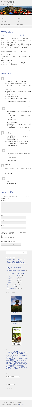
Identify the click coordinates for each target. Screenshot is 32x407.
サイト (2, 225)
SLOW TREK (20, 24)
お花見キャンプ (10, 259)
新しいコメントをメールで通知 (8, 237)
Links (18, 21)
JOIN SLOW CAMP (21, 16)
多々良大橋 (18, 362)
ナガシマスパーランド (19, 357)
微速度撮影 (13, 363)
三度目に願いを (7, 32)
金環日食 (16, 367)
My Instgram (20, 27)
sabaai (7, 77)
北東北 (12, 360)
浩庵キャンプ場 (21, 365)
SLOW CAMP (8, 2)
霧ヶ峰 (25, 367)
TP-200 (23, 355)
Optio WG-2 (18, 355)
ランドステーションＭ (13, 358)
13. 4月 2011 (4, 35)
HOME (2, 16)
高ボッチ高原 (15, 368)
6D (6, 352)
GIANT (14, 354)
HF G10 (19, 353)
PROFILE (3, 18)
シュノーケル (11, 357)
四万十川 (20, 360)
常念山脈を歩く (16, 323)
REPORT (19, 18)
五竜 (8, 360)
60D (9, 352)
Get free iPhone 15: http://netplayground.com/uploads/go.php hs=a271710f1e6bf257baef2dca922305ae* (16, 269)
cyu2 (17, 279)
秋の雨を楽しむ (16, 313)
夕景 (13, 361)
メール (3, 220)
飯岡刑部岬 (8, 368)
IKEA (22, 353)
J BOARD (12, 355)
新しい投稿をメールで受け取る (8, 241)
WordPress (21, 404)
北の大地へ (22, 35)
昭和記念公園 (21, 363)
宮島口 (25, 362)
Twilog (3, 27)
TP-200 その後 (10, 273)
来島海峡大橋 (10, 365)
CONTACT (3, 21)
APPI (11, 352)
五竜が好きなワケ (11, 288)
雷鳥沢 (21, 367)
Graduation (9, 267)
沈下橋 (16, 365)
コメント (3, 200)
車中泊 (11, 367)
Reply (29, 106)
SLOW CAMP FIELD (5, 24)
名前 (2, 215)
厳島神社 (16, 360)
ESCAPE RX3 (18, 352)
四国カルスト (24, 360)
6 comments (10, 35)
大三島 (22, 362)
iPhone (8, 355)
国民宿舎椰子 (8, 362)
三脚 (21, 358)
